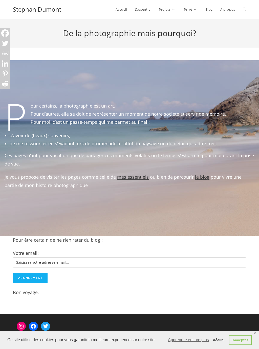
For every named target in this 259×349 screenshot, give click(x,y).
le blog (202, 177)
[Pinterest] (5, 74)
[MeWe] (5, 53)
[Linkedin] (5, 63)
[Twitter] (5, 43)
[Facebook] (5, 33)
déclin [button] (218, 340)
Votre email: (26, 253)
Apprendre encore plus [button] (188, 340)
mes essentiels (133, 177)
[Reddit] (5, 84)
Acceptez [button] (240, 340)
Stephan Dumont (37, 9)
